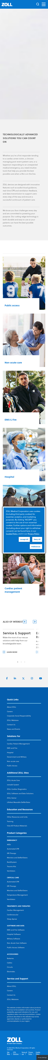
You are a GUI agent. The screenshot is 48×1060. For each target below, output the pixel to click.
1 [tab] (18, 979)
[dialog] (24, 530)
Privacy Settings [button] (42, 1057)
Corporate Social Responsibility (19, 1033)
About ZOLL (11, 1025)
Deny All (37, 539)
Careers (10, 1029)
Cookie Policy (11, 533)
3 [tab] (25, 979)
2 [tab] (21, 979)
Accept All (24, 539)
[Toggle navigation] (44, 4)
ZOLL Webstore (13, 1038)
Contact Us (11, 1042)
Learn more (12, 969)
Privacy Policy (33, 533)
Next (35, 939)
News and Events (13, 1047)
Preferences (35, 546)
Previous (25, 939)
